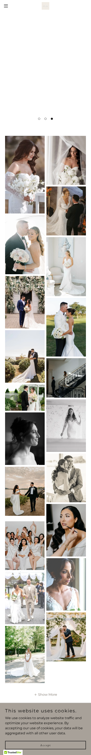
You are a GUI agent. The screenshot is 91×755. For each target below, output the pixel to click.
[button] (39, 119)
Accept (45, 745)
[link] (45, 6)
